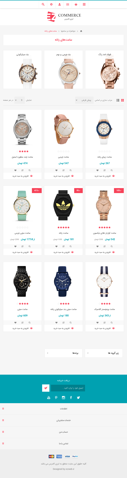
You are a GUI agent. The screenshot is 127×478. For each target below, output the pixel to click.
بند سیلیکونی (22, 55)
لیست (117, 100)
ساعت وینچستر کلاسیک (104, 309)
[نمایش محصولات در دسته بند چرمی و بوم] (63, 69)
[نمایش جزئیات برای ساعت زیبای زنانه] (104, 129)
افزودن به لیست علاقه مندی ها (97, 170)
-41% (36, 190)
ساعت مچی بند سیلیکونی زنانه (63, 309)
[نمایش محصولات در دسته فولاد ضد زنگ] (104, 69)
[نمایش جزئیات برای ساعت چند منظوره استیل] (22, 129)
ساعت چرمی (63, 157)
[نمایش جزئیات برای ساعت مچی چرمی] (22, 205)
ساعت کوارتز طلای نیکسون (104, 233)
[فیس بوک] (70, 397)
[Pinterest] (56, 397)
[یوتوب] (48, 397)
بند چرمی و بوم (63, 55)
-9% (78, 190)
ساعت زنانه (63, 233)
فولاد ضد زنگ (104, 55)
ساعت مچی (22, 309)
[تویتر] (78, 397)
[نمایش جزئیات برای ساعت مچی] (22, 281)
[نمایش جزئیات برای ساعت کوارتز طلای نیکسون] (104, 205)
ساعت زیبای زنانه (104, 157)
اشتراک (45, 388)
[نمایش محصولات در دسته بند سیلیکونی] (22, 69)
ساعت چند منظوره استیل (22, 157)
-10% (118, 190)
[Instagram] (63, 397)
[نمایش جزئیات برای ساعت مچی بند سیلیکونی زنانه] (63, 281)
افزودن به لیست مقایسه (104, 170)
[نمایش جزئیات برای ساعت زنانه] (63, 205)
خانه (81, 31)
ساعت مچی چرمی (22, 233)
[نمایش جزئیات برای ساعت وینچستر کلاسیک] (104, 281)
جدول (122, 100)
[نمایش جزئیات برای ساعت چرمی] (63, 129)
